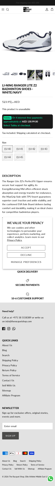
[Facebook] (3, 328)
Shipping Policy (10, 360)
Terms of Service (11, 375)
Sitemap (6, 390)
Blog (4, 350)
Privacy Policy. (14, 240)
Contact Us (8, 380)
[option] (27, 40)
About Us (7, 345)
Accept (26, 247)
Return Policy (9, 370)
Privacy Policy (9, 365)
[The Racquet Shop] (27, 9)
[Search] (9, 9)
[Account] (46, 9)
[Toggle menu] (3, 9)
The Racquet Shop (16, 476)
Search (5, 355)
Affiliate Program (11, 395)
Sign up (10, 435)
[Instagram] (8, 328)
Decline (26, 254)
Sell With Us (8, 385)
